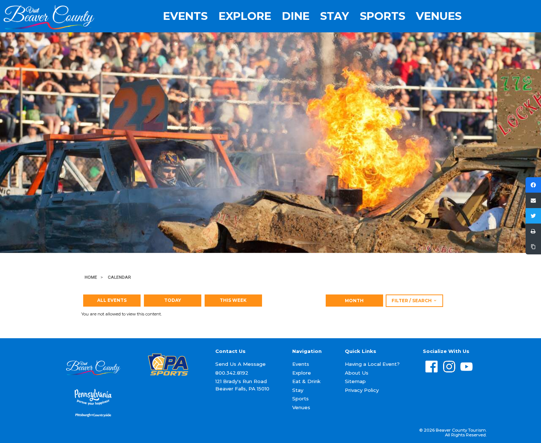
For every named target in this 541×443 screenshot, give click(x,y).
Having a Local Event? (372, 364)
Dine (296, 16)
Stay (334, 16)
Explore (245, 16)
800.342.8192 (231, 373)
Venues (439, 16)
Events (185, 16)
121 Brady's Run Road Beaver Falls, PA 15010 (242, 384)
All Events (112, 300)
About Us (356, 373)
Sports (382, 16)
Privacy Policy (362, 390)
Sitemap (355, 381)
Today (172, 300)
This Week (233, 300)
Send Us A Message (240, 364)
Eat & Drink (306, 381)
